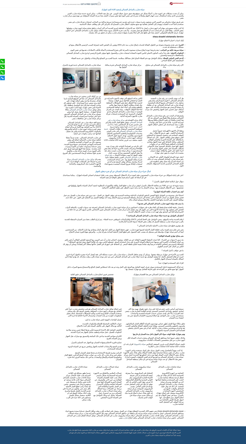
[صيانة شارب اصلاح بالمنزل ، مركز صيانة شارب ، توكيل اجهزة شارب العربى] (176, 3)
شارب (125, 418)
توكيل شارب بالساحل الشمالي (82, 159)
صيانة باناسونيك (140, 344)
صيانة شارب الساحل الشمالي (80, 110)
